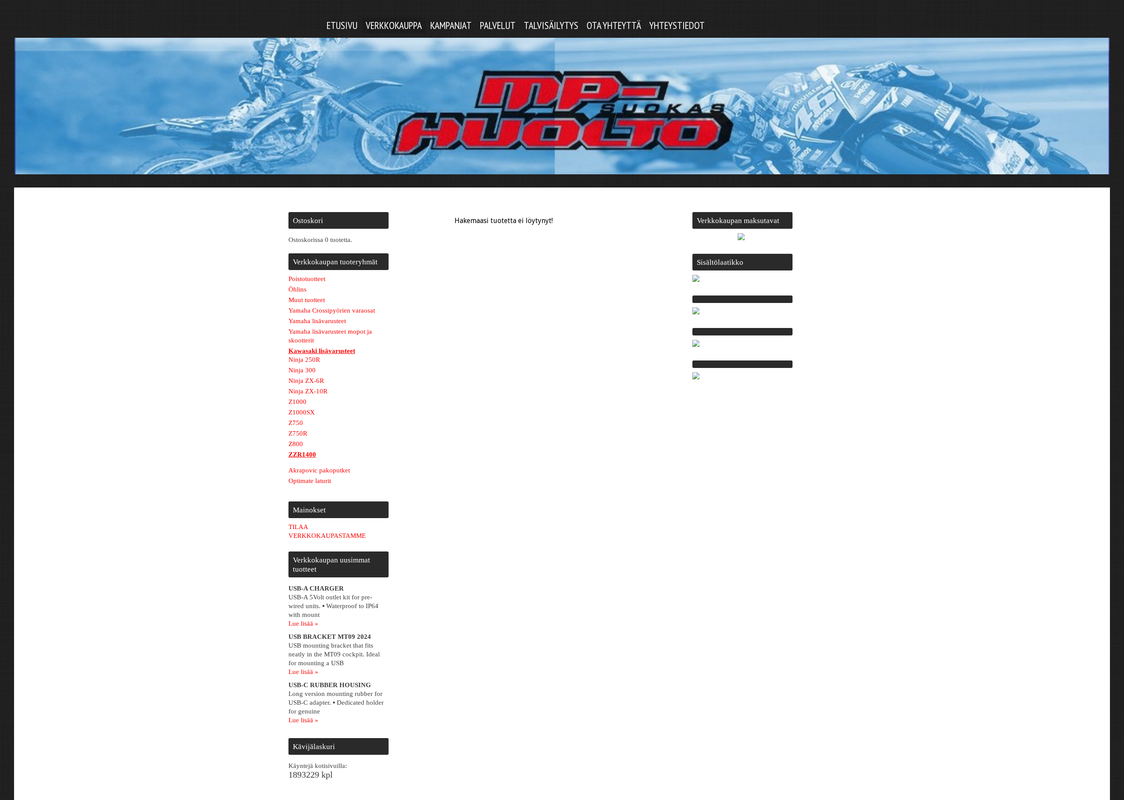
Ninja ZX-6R (306, 380)
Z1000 (297, 401)
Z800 (295, 443)
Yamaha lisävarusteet (317, 320)
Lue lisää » (303, 623)
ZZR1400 (302, 454)
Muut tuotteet (306, 299)
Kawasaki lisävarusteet (321, 350)
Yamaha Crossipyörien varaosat (331, 310)
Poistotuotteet (306, 278)
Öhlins (297, 289)
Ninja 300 (302, 370)
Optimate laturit (309, 480)
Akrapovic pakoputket (319, 470)
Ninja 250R (304, 359)
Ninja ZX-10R (308, 391)
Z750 (295, 422)
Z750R (297, 433)
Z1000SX (301, 412)
